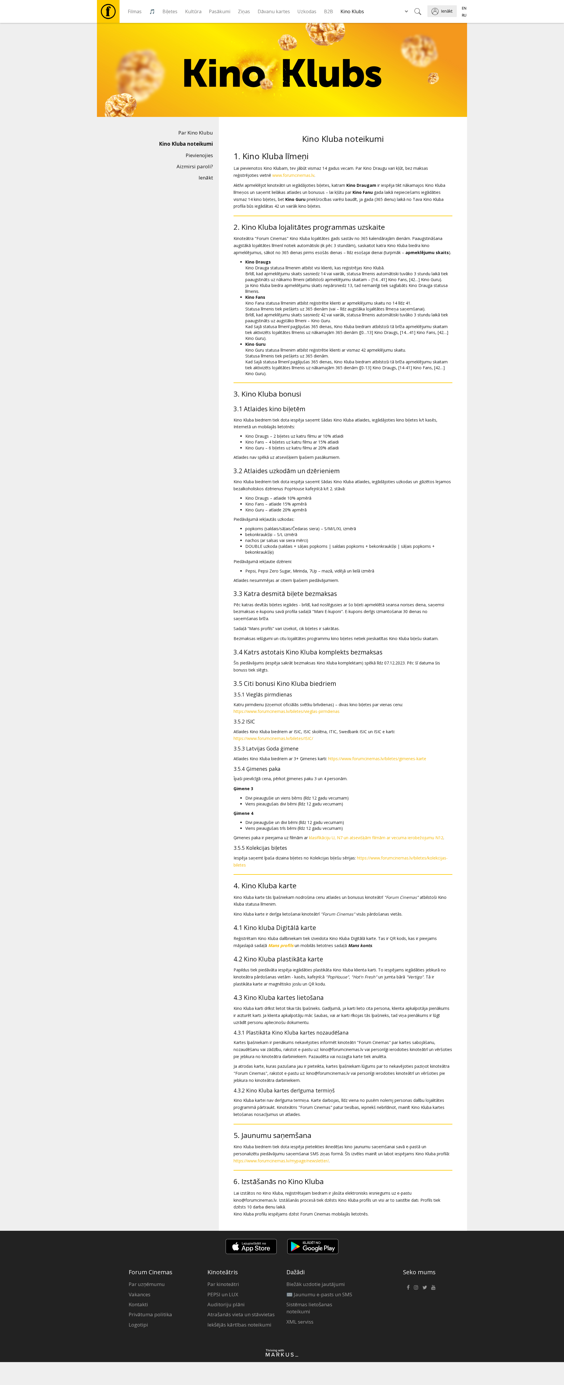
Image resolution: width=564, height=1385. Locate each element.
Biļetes (169, 11)
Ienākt (206, 177)
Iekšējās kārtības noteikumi (239, 1324)
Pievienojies (199, 155)
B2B (328, 11)
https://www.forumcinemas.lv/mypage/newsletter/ (281, 1161)
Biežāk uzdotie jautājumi (315, 1284)
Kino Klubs (352, 11)
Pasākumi (219, 11)
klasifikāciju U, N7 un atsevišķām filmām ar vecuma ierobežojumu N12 (376, 837)
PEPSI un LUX (222, 1294)
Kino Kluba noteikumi (186, 143)
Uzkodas (306, 11)
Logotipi (138, 1324)
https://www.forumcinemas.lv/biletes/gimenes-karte (377, 758)
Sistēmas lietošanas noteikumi (309, 1308)
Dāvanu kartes (274, 11)
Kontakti (138, 1304)
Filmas (135, 11)
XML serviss (299, 1321)
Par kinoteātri (223, 1284)
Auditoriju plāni (226, 1304)
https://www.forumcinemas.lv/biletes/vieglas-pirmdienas (287, 711)
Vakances (139, 1294)
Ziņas (244, 11)
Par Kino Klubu (195, 132)
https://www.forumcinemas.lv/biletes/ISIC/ (273, 738)
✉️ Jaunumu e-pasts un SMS (319, 1294)
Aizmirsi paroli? (195, 166)
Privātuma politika (150, 1314)
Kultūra (193, 11)
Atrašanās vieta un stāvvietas (241, 1314)
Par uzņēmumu (147, 1284)
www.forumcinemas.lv (293, 175)
